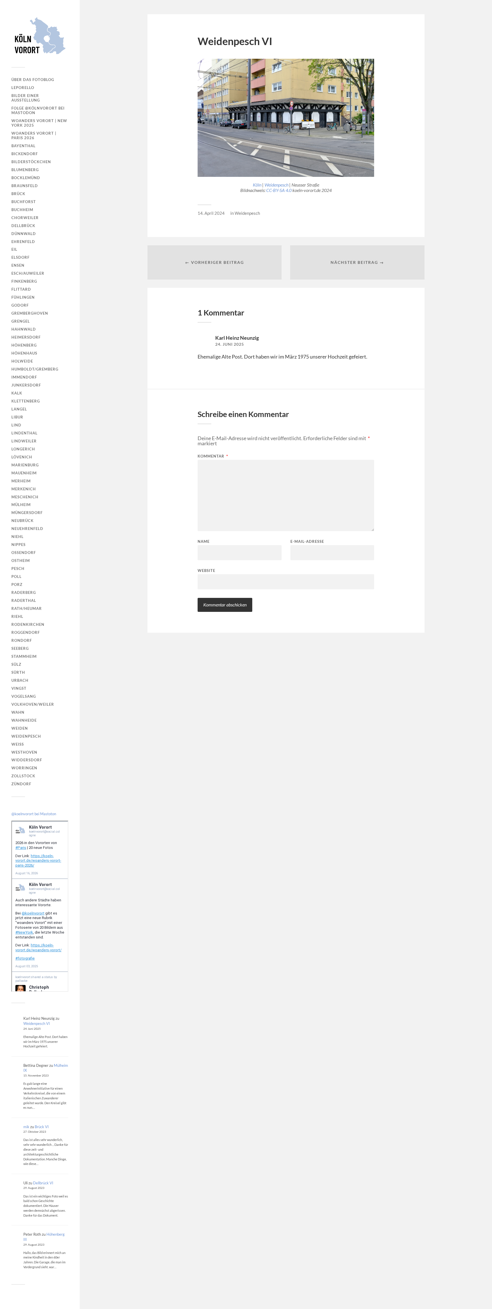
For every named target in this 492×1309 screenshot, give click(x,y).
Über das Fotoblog (32, 79)
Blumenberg (25, 169)
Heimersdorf (26, 337)
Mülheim (21, 504)
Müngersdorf (27, 512)
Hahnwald (23, 329)
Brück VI (42, 1126)
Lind (16, 425)
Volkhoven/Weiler (32, 704)
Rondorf (21, 640)
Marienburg (25, 465)
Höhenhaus (24, 353)
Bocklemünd (25, 177)
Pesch (17, 568)
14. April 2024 (211, 213)
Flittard (21, 289)
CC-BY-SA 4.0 (279, 190)
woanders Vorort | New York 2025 (39, 123)
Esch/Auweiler (27, 273)
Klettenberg (25, 401)
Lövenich (21, 457)
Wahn (17, 712)
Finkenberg (24, 281)
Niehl (17, 536)
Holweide (22, 361)
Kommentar (213, 456)
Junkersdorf (26, 385)
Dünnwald (23, 233)
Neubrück (22, 520)
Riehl (17, 616)
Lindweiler (24, 441)
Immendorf (24, 377)
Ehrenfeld (23, 241)
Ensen (17, 265)
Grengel (20, 321)
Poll (16, 576)
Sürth (18, 672)
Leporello (22, 87)
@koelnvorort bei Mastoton (33, 814)
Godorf (20, 305)
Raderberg (23, 592)
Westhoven (24, 752)
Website (206, 570)
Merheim (21, 481)
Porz (16, 584)
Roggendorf (25, 632)
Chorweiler (25, 217)
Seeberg (20, 648)
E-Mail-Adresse (307, 541)
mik (26, 1126)
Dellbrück (23, 225)
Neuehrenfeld (27, 528)
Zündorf (21, 784)
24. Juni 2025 (229, 344)
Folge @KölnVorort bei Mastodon (38, 110)
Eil (14, 249)
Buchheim (22, 209)
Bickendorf (24, 153)
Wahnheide (24, 720)
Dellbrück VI (43, 1183)
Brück (18, 193)
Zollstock (23, 776)
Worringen (24, 768)
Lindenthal (24, 433)
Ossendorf (23, 552)
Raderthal (23, 600)
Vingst (18, 688)
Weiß (17, 744)
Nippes (18, 544)
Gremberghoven (29, 313)
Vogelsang (23, 696)
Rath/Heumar (26, 608)
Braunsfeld (24, 185)
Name (204, 541)
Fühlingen (23, 297)
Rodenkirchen (27, 624)
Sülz (16, 664)
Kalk (16, 393)
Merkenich (23, 489)
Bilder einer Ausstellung (25, 97)
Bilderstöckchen (31, 161)
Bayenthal (23, 145)
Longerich (23, 449)
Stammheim (24, 656)
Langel (19, 409)
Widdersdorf (26, 760)
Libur (17, 417)
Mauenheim (24, 473)
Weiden (19, 728)
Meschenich (24, 497)
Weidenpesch (26, 736)
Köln (257, 184)
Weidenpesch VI (36, 1023)
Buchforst (23, 201)
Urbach (19, 680)
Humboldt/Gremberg (34, 369)
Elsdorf (20, 257)
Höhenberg (24, 345)
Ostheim (20, 560)
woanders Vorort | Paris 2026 (33, 135)
